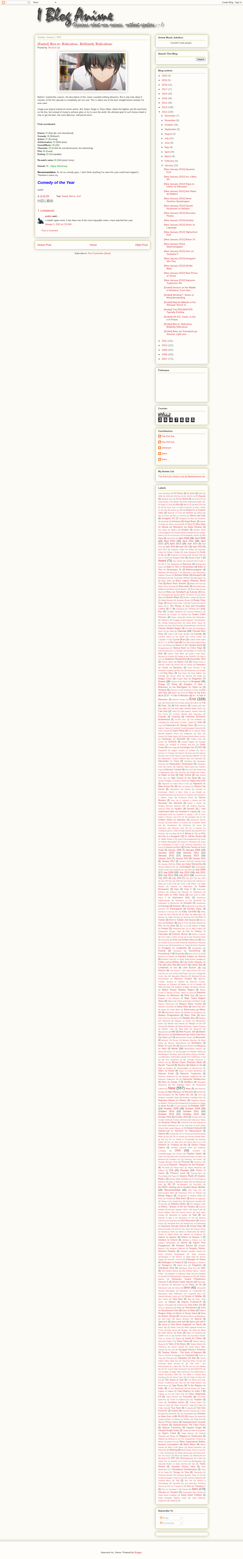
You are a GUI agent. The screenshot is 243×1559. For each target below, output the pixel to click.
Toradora (198, 1399)
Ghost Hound (163, 731)
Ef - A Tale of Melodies (178, 695)
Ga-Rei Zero (180, 720)
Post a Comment (50, 230)
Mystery (182, 1065)
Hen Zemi (189, 770)
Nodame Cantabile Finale (168, 1098)
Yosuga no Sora (181, 1472)
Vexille (185, 1430)
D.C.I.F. (164, 642)
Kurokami (177, 951)
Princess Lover (177, 1173)
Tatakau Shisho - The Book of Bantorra (182, 1352)
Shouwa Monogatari (166, 1291)
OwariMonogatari (165, 1154)
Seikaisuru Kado (168, 1232)
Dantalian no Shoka (194, 651)
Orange (172, 1134)
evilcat (187, 703)
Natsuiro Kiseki (166, 1073)
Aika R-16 (187, 505)
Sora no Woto (188, 1310)
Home (93, 245)
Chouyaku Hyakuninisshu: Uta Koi (189, 626)
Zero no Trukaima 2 (175, 1486)
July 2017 (190, 878)
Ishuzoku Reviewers (193, 845)
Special (198, 1319)
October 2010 (166, 1111)
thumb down (163, 1386)
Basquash (197, 575)
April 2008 (184, 538)
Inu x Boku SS (175, 831)
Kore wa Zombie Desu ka (185, 940)
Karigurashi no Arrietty (194, 906)
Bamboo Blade (182, 575)
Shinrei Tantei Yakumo (183, 1282)
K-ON (174, 884)
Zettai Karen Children (191, 1495)
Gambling (162, 722)
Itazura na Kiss (173, 847)
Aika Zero (199, 505)
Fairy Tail (166, 705)
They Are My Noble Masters (190, 1383)
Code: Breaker (184, 634)
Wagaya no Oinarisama (190, 1436)
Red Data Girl (195, 1190)
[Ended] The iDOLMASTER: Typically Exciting (178, 311)
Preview (184, 1170)
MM (173, 1032)
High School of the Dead (184, 778)
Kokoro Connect (198, 934)
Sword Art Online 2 (165, 1341)
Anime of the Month (177, 524)
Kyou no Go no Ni (195, 954)
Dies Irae (180, 670)
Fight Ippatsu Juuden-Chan (191, 711)
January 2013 (191, 855)
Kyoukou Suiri (167, 959)
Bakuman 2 (174, 572)
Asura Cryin (178, 558)
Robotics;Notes (178, 1204)
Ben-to (72, 196)
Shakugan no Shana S (196, 1262)
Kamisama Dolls (181, 897)
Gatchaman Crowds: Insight (181, 722)
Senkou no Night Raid (185, 1257)
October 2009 (192, 1108)
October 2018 (163, 1120)
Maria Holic (182, 1007)
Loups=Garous (192, 970)
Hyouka (190, 809)
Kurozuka (179, 953)
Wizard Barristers (195, 1447)
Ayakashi (190, 561)
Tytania (174, 1411)
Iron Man (172, 834)
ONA (183, 1122)
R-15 (194, 1179)
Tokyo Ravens (172, 1397)
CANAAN (191, 609)
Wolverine (162, 1450)
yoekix (48, 216)
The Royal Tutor (176, 1377)
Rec (203, 1187)
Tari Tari (171, 1350)
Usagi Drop (198, 1419)
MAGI (160, 987)
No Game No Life (184, 1095)
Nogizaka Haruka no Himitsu (172, 1100)
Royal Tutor (197, 1210)
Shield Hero (182, 1265)
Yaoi (193, 1464)
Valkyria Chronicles (171, 1427)
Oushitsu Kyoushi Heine (181, 1148)
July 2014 (199, 875)
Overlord (196, 1151)
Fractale (162, 717)
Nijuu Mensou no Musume (180, 1092)
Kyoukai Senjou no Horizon (191, 956)
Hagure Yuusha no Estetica (183, 750)
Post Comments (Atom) (99, 253)
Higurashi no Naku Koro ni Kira (175, 784)
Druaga (161, 684)
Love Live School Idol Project (176, 973)
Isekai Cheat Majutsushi (187, 839)
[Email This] (39, 200)
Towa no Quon (164, 1405)
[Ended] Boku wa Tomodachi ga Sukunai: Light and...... (180, 332)
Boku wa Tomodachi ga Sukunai (182, 592)
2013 (165, 107)
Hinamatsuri (175, 789)
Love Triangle (197, 973)
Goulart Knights (188, 742)
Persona (185, 1162)
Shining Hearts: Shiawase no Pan (183, 1276)
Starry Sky (162, 1327)
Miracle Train (167, 1029)
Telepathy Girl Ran (187, 1358)
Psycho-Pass (196, 1173)
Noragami (182, 1103)
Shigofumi (197, 1265)
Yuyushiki (176, 1483)
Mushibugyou (163, 1054)
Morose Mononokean (177, 1043)
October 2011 (191, 1111)
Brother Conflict (189, 597)
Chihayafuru (200, 617)
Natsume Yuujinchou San (192, 1076)
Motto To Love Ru (167, 1046)
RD (169, 1184)
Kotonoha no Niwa (195, 943)
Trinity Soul (162, 1408)
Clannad (182, 631)
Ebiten (174, 693)
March (168, 156)
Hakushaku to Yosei (168, 761)
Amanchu (201, 518)
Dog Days (168, 673)
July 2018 (201, 878)
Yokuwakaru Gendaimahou (184, 1469)
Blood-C (184, 589)
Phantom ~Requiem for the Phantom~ (187, 1165)
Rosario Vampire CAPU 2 (178, 1210)
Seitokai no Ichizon (167, 1240)
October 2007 (198, 1105)
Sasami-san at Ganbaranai (194, 1223)
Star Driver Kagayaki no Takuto (186, 1324)
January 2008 (174, 850)
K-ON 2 (184, 884)
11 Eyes (191, 493)
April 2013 (175, 543)
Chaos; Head (176, 617)
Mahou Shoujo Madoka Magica (178, 990)
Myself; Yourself (166, 1065)
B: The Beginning (172, 564)
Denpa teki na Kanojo (183, 665)
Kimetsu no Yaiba (165, 917)
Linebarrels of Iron (167, 968)
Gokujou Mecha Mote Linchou (193, 736)
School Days (196, 1226)
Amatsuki (164, 521)
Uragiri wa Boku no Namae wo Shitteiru (174, 1419)
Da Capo (174, 642)
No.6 (200, 1095)
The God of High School (174, 1369)
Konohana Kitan (199, 937)
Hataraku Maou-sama (185, 767)
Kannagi (165, 906)
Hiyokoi (188, 789)
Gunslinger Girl (187, 747)
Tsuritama (189, 1408)
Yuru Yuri (188, 1481)
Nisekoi (200, 1092)
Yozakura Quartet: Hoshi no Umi (171, 1478)
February (170, 160)
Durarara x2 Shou (191, 690)
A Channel (200, 496)
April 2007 (171, 538)
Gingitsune (188, 734)
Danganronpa (163, 648)
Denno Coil (182, 662)
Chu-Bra (188, 628)
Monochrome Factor (184, 1037)
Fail (203, 703)
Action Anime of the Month (168, 502)
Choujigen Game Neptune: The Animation (188, 620)
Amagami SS (168, 518)
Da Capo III (187, 642)
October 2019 (178, 1120)
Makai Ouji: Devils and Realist (180, 1001)
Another (185, 530)
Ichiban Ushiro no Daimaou (172, 820)
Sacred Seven (186, 1212)
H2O (200, 747)
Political (161, 1170)
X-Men (199, 1458)
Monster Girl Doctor (170, 1040)
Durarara (162, 690)
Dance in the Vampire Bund (188, 645)
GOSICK (172, 742)
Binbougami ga (199, 578)
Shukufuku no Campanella (191, 1291)
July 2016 (176, 878)
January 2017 (168, 861)
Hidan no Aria (168, 775)
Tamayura (162, 1347)
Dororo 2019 (175, 676)
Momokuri (165, 1035)
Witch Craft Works (175, 1447)
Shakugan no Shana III (172, 1262)
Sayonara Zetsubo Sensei (173, 1226)
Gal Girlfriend (196, 720)
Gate (199, 722)
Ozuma (179, 1154)
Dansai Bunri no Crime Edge (187, 648)
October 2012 (166, 1114)
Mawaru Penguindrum (169, 1015)
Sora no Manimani (165, 1308)
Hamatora (188, 761)
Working (173, 1450)
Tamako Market (196, 1344)
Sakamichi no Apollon (178, 1215)
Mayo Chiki (190, 1015)
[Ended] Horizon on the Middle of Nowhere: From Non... (180, 289)
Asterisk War (197, 555)
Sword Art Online (193, 1338)
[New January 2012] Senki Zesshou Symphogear (177, 200)
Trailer (199, 1405)
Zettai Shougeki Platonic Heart (172, 1498)
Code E (171, 634)
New (171, 1088)
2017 (165, 89)
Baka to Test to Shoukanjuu (180, 567)
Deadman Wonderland (175, 659)
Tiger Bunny (177, 1385)
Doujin (199, 676)
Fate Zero (163, 711)
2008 (165, 354)
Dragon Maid (182, 679)
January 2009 (193, 850)
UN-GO (181, 1416)
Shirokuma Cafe (164, 1288)
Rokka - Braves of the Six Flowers (178, 1207)
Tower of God (179, 1405)
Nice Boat (199, 1089)
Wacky (173, 1436)
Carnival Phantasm (194, 612)
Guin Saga (172, 747)
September (171, 129)
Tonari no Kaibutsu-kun (180, 1400)
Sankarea (173, 1221)
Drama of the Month (179, 682)
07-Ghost (178, 493)
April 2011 (188, 541)
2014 (165, 102)
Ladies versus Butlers (168, 962)
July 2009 (168, 872)
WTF (173, 1458)
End (79, 196)
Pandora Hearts (194, 1154)
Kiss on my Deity (166, 926)
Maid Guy (189, 995)
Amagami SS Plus (186, 518)
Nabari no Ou (196, 1065)
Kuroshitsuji (194, 951)
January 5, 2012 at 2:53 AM (58, 224)
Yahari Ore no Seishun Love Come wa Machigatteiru (180, 1461)
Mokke (202, 1032)
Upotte (200, 1416)
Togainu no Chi (164, 1394)
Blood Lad (174, 589)
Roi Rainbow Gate (197, 1204)
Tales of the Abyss (177, 1344)
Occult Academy (180, 1106)
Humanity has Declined (170, 803)
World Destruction (185, 1453)
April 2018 (197, 547)
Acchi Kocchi (197, 499)
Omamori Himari (169, 1122)
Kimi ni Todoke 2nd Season (182, 920)
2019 (165, 80)
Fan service (181, 705)
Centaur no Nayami (178, 614)
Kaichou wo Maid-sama (182, 886)
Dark (160, 653)
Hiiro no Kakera (184, 786)
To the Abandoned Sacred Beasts (182, 1388)
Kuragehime (197, 948)
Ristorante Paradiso (194, 1201)
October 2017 (197, 1117)
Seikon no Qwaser (167, 1237)
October (169, 124)
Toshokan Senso (176, 1402)
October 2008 (171, 1108)
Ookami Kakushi (194, 1128)
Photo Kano (179, 1168)
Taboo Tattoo (183, 1341)
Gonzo (161, 742)
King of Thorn (183, 923)
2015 (165, 98)
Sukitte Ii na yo (164, 1336)
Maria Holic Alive (198, 1007)
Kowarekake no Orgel (180, 945)
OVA (178, 1150)
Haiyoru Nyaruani (182, 756)
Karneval (161, 909)
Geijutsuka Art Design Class (179, 725)
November (170, 120)
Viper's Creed (169, 1433)
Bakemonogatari (194, 570)
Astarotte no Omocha (179, 555)
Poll (171, 1170)
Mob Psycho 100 (187, 1032)
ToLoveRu (187, 1397)
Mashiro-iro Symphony (193, 1012)
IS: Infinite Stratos (193, 836)
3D (182, 496)
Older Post (141, 245)
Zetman (185, 1489)
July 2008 (200, 869)
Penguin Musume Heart (168, 1162)
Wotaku (186, 1456)
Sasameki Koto (173, 1223)
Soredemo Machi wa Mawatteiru (192, 1316)
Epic (160, 703)
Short (186, 1287)
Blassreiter (184, 586)
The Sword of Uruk (174, 1380)
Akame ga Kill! (176, 510)
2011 (164, 341)
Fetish (174, 711)
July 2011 (200, 872)
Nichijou (161, 1092)
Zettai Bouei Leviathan (167, 1495)
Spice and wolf (178, 1322)
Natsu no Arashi (166, 1071)
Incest (199, 825)
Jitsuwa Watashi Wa (166, 867)
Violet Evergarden (198, 1430)
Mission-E (198, 1029)
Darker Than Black (176, 654)
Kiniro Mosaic (197, 923)
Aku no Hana (163, 516)
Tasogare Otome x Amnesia (191, 1350)
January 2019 (200, 861)
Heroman (182, 772)
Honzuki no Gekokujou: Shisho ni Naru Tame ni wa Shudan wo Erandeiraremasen (181, 792)
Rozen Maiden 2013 (166, 1212)
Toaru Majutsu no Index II (189, 1391)
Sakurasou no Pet (186, 1218)
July (167, 138)
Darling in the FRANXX (187, 656)
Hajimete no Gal (198, 756)
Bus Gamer (192, 603)
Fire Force (163, 714)
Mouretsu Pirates (187, 1046)
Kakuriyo (173, 892)
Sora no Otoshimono (187, 1308)
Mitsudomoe (163, 1032)
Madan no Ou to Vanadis (191, 984)
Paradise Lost (175, 1159)
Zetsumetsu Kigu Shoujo (192, 1492)
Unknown (166, 447)
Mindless (171, 1026)
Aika (177, 504)
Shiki (203, 1268)
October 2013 (191, 1114)
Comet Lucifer (196, 637)
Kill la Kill (171, 914)
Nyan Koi (165, 1106)
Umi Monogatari (186, 1414)
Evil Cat (178, 703)
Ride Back (181, 1198)
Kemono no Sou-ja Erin (168, 912)
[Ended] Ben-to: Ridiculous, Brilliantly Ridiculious (178, 325)
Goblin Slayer (172, 736)
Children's (165, 620)
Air (159, 507)
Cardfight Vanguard (174, 612)
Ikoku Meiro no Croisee (178, 823)
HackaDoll (162, 750)
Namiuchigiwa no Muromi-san (189, 1068)
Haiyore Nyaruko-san (187, 753)
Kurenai (161, 951)
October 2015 (181, 1117)
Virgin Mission (188, 1433)
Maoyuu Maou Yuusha (190, 1004)
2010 (165, 345)
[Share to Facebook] (48, 200)
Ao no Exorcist (173, 535)
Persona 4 (198, 1162)
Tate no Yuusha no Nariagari (170, 1355)
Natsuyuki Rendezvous (194, 1079)
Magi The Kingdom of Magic (177, 987)
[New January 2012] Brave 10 (179, 239)
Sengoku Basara (184, 1245)
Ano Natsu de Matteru (167, 530)
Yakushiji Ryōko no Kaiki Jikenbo (172, 1464)
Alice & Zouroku (179, 516)
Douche (189, 676)
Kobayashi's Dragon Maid (169, 931)
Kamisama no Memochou (168, 903)
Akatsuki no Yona (174, 513)
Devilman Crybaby (165, 670)
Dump (174, 684)
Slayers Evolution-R (192, 1302)
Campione (180, 609)
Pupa (174, 1176)
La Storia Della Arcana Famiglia (189, 959)
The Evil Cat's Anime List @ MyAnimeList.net (181, 476)
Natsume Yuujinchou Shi (168, 1079)
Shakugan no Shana (195, 1259)
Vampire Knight (194, 1427)
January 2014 (164, 858)
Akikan (199, 513)
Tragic (191, 1405)
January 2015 (181, 858)
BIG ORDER (184, 578)
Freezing (176, 717)
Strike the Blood (198, 1330)
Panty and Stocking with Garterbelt (172, 1157)
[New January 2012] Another (179, 220)
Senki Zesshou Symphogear (171, 1254)
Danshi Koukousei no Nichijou (170, 651)
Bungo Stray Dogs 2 (175, 603)
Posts (165, 1518)
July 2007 (188, 870)
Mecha (176, 1018)
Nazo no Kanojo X (171, 1082)
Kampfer (188, 903)
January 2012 (166, 855)
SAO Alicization (188, 1220)
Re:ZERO (198, 1184)
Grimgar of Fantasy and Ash (182, 745)
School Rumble (164, 1229)
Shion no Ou (195, 1285)
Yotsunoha (198, 1472)
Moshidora (196, 1043)
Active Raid (187, 502)
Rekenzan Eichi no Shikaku (190, 1193)
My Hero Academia (170, 1060)
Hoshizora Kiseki (185, 798)
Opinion (161, 1134)
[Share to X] (45, 200)
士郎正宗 (173, 1501)
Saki (194, 1215)
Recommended (172, 1190)
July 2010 (184, 872)
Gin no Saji (192, 731)
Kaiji (176, 889)
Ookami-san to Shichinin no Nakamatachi (180, 1131)
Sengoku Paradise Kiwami (191, 1251)
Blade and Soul (196, 584)
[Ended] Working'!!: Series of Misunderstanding (179, 296)
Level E (183, 965)
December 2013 (197, 659)
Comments (168, 1523)
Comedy (198, 634)
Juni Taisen (187, 881)
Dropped (195, 681)
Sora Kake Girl (195, 1305)
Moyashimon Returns (193, 1049)
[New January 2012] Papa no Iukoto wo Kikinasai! (179, 185)
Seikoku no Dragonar (192, 1234)
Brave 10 (193, 595)
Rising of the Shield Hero (171, 1201)
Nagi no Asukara (165, 1068)
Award (65, 196)
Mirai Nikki (183, 1029)
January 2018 (184, 861)
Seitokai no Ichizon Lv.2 (192, 1240)
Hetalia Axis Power (197, 772)
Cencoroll (162, 614)
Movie (174, 1048)
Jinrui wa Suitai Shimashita (189, 864)
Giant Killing (178, 731)
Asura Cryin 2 (195, 558)
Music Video (177, 1054)
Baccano (187, 564)
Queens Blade (187, 1176)
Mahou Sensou (199, 987)
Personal (161, 1165)
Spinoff (164, 1325)
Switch (178, 1338)
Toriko (160, 1402)
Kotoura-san (163, 945)
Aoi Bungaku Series (191, 535)
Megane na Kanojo (183, 1021)
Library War (196, 965)
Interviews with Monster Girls (171, 828)
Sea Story (186, 1229)
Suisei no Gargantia (194, 1333)
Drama (161, 681)
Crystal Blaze (179, 639)
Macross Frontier (183, 979)
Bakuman (162, 572)
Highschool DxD (197, 781)
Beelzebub (162, 578)
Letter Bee (171, 965)
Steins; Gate (176, 1327)
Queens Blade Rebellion (178, 1179)
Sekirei (184, 1243)
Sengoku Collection (177, 1248)
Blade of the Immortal (166, 586)
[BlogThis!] (42, 200)
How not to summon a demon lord (186, 800)
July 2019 (165, 881)
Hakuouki (198, 759)
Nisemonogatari (164, 1095)
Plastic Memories (195, 1168)
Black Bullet (166, 581)
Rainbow (199, 1182)
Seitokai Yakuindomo (167, 1243)
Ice (201, 817)
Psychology (163, 1176)
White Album (189, 1444)
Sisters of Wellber (193, 1296)
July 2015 (163, 878)
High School (185, 775)
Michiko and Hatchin (176, 1024)
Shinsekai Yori (179, 1285)
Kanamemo (200, 903)
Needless (188, 1082)
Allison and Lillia (197, 515)
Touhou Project (195, 1402)
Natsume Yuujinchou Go (168, 1076)
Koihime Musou (179, 934)
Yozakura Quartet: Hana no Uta (189, 1475)
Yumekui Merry (164, 1481)
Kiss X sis (184, 926)
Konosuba (165, 940)
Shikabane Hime (166, 1268)
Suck (179, 1333)
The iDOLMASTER (195, 1369)
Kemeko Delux (194, 909)
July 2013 (184, 875)
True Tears (176, 1408)
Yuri (177, 1480)
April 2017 (184, 547)
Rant (160, 1184)
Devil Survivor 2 (195, 668)
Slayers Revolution (166, 1305)
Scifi (176, 1229)
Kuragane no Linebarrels (174, 948)
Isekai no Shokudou (189, 842)
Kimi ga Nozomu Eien (186, 917)
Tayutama (190, 1355)
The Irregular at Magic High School (172, 1372)
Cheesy (189, 617)
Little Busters (189, 968)
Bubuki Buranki (167, 600)
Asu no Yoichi (163, 558)
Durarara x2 (175, 690)
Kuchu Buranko (199, 945)
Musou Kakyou (192, 1054)
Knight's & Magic (198, 926)
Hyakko (178, 809)
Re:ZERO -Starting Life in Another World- (178, 1187)
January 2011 (191, 852)
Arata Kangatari (190, 552)
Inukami (188, 831)
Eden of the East (197, 693)
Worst (177, 1456)
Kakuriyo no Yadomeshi (192, 892)
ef (162, 695)
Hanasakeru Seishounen (181, 764)
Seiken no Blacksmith (187, 1232)
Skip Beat (178, 1299)
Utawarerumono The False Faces (189, 1425)
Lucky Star (162, 976)
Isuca (160, 847)
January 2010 (166, 852)
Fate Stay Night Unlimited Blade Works (186, 708)
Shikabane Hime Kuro (188, 1268)
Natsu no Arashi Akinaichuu (190, 1071)
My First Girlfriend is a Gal (194, 1057)
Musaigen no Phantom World (190, 1052)
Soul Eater (166, 1319)
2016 (165, 93)
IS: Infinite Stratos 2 (166, 839)
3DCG (189, 496)
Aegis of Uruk (166, 505)
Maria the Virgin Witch (170, 1010)
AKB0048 (189, 513)
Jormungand (185, 867)
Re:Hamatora (182, 1184)
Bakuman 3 (187, 572)
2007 (165, 359)
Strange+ (184, 1330)
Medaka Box (189, 1018)
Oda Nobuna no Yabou (196, 1120)
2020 (165, 75)
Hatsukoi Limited (173, 769)
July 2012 (168, 875)
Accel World (182, 499)
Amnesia (176, 521)
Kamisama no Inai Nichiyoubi (188, 900)
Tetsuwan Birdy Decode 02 (171, 1364)
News (188, 1088)
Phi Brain (165, 1168)
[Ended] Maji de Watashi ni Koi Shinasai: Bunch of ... (180, 303)
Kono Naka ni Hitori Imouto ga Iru (175, 937)
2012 (165, 112)
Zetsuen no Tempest (168, 1492)
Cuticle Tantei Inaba (197, 640)
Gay (160, 725)
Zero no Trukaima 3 (196, 1486)
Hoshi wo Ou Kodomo (185, 795)
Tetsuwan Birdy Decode (192, 1361)
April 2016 (170, 547)
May (167, 147)
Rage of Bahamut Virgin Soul (180, 1182)
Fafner (195, 703)
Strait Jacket (172, 1330)
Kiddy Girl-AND (189, 912)
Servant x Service (175, 1259)
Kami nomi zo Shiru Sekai (171, 895)
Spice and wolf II (197, 1322)
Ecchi (182, 693)
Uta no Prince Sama (168, 1422)
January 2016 (198, 858)
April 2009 (200, 538)
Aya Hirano (177, 561)
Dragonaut (197, 679)
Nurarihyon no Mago (197, 1103)
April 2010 (169, 541)
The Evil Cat (168, 436)
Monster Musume (189, 1040)
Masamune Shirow (172, 1012)
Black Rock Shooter (176, 583)
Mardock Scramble (166, 1007)
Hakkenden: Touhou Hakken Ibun (176, 759)
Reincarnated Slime (166, 1193)
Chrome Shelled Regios (169, 628)
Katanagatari (176, 909)
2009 (165, 350)
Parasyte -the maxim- (193, 1159)
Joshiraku (177, 870)
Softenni (180, 1305)
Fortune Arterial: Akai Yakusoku (187, 714)
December (170, 115)
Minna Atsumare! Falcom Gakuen (192, 1026)
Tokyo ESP (180, 1394)
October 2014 (164, 1117)
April (167, 152)
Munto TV (171, 1052)
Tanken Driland (177, 1347)
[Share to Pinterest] (51, 200)
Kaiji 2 (187, 889)
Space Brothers (182, 1319)
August (169, 134)
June (167, 142)
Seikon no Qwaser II (191, 1237)
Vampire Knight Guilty (168, 1430)
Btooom (202, 597)
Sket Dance (163, 1299)
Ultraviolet (172, 1414)
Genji (175, 728)
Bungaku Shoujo (183, 600)
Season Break (199, 1229)
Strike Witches (167, 1333)
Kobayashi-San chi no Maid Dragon (187, 929)
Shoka (177, 1288)
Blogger (138, 1552)
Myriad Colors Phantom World (187, 1062)
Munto (160, 1052)
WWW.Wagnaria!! (186, 1458)
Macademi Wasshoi (180, 976)
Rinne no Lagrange (197, 1198)
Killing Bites (197, 914)
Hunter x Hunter (194, 803)
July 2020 (176, 881)
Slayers (172, 1302)
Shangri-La (167, 1265)
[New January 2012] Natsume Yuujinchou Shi (179, 281)
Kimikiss (170, 923)
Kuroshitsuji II (164, 953)
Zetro (164, 453)
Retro (160, 1198)
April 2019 (162, 550)
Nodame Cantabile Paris (192, 1098)
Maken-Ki (199, 1001)
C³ (170, 609)
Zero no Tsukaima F (170, 1489)
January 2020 (166, 864)
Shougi (199, 1288)
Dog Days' (182, 673)
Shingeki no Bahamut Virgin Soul (181, 1274)
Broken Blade (172, 597)
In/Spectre (187, 825)
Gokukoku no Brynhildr (173, 739)
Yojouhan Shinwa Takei (183, 1466)
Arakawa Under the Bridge (182, 550)
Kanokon (177, 906)
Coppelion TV (163, 640)
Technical (170, 1358)
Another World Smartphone (185, 533)
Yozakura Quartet (165, 1475)
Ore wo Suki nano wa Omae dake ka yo (184, 1142)
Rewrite (169, 1198)
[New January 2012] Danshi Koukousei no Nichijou (178, 207)
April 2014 (192, 544)
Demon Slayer (167, 662)
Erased (168, 703)
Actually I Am (200, 502)
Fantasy (194, 706)
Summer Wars (181, 1336)
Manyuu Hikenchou (166, 1004)
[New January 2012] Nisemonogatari (174, 245)
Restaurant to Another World (190, 1196)
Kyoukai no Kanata (166, 956)
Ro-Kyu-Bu (162, 1204)
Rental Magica (165, 1196)
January (169, 165)
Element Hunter (178, 700)
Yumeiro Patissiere (195, 1478)
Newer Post (44, 245)
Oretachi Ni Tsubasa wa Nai (172, 1145)
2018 (165, 84)
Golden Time (196, 739)
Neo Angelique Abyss (181, 1085)
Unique (191, 1416)
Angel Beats (190, 521)
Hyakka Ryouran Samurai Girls (172, 806)
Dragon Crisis (165, 679)
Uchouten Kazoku (189, 1411)
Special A (162, 1322)
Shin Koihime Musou (170, 1271)
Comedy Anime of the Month (171, 637)
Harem (169, 767)
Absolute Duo (167, 499)
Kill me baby (184, 914)
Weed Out (171, 1442)
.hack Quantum (164, 493)
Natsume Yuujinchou (190, 1073)
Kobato (164, 928)
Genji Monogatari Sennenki (192, 728)
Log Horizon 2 (176, 970)
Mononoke (200, 1037)
